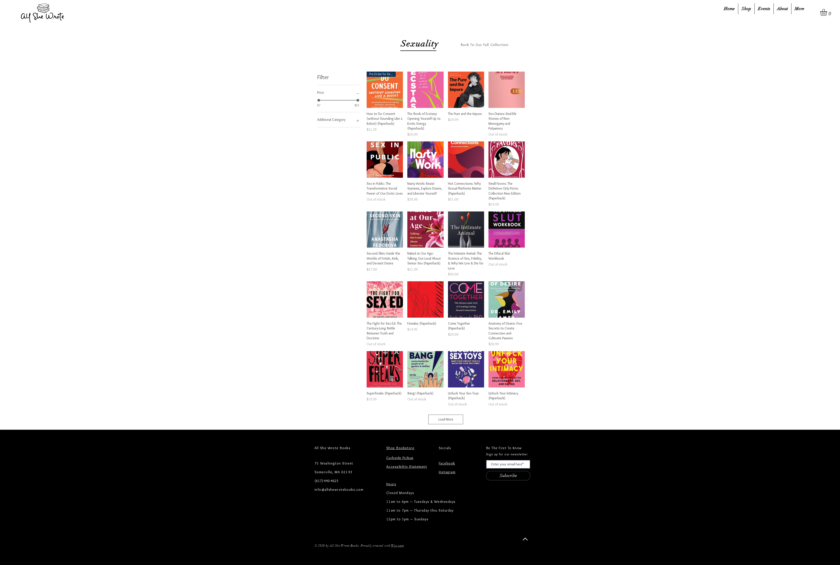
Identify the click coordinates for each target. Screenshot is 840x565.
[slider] (318, 100)
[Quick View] (425, 90)
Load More (445, 419)
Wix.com (397, 545)
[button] (827, 12)
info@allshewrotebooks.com (339, 490)
